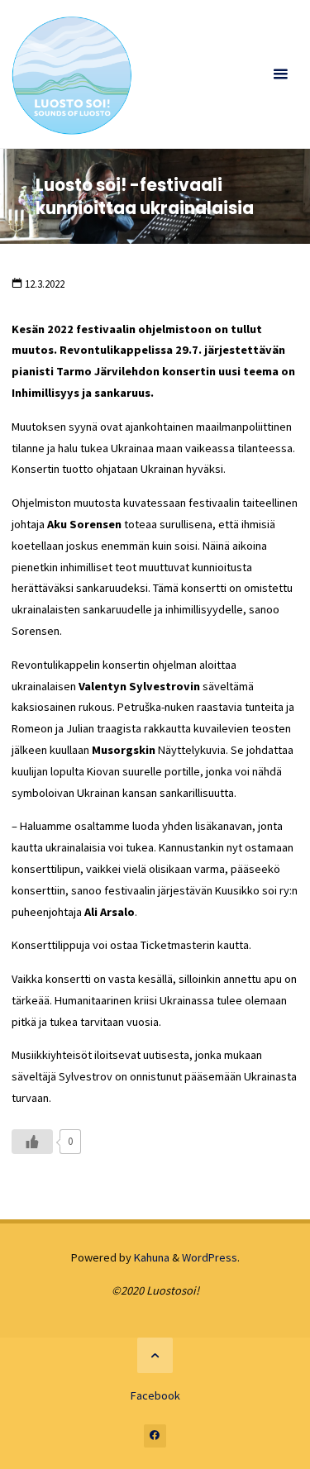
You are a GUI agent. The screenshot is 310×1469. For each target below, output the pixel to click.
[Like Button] (32, 1141)
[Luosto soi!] (71, 74)
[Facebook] (155, 1436)
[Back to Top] (155, 1355)
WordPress (209, 1257)
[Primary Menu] (280, 74)
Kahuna (150, 1257)
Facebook (155, 1395)
